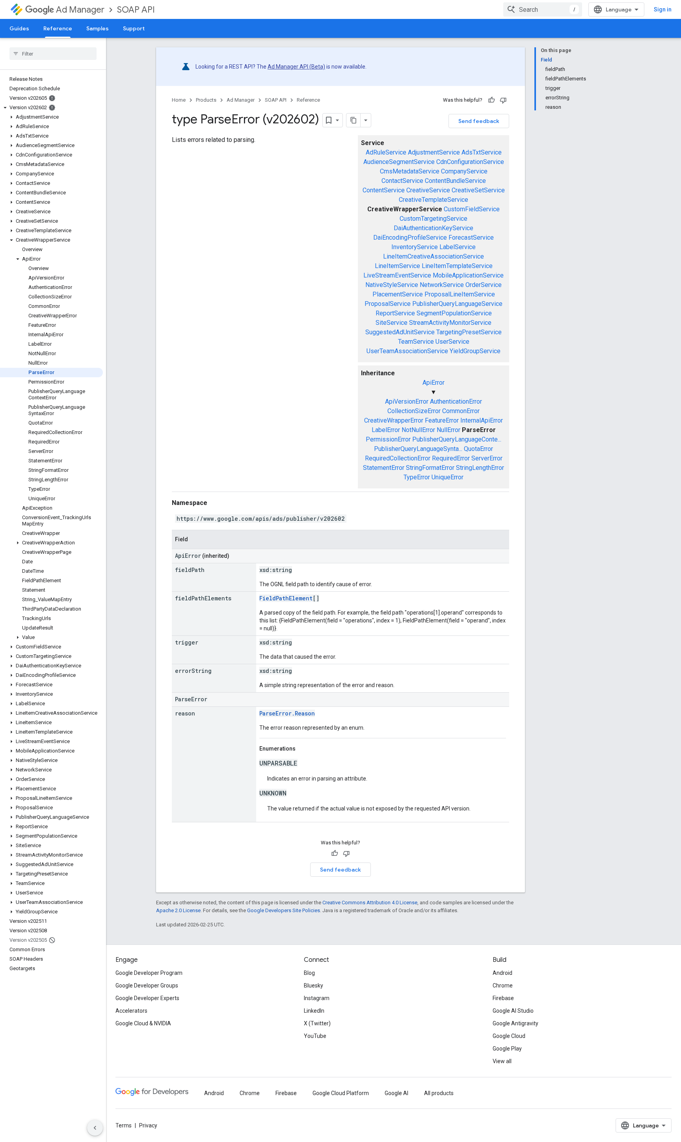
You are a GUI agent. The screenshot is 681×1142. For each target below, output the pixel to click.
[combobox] (542, 9)
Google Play (507, 1048)
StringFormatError (430, 467)
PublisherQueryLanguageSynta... (418, 449)
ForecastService (471, 237)
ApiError (433, 382)
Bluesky (313, 985)
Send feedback (478, 121)
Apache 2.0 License (178, 910)
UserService (452, 341)
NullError (448, 430)
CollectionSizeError (414, 411)
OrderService (483, 285)
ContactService (402, 180)
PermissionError (388, 439)
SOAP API (136, 9)
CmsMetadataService (409, 171)
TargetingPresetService (469, 332)
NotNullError (418, 430)
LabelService (457, 247)
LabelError (386, 430)
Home (179, 100)
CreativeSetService (478, 190)
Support (134, 28)
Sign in (663, 9)
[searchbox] (53, 53)
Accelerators (131, 1011)
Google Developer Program (148, 973)
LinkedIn (314, 1011)
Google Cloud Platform (341, 1093)
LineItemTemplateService (457, 266)
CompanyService (464, 171)
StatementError (383, 467)
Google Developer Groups (146, 985)
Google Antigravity (515, 1023)
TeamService (416, 341)
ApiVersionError (406, 401)
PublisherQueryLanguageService (457, 303)
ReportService (395, 313)
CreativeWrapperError (393, 420)
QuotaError (478, 449)
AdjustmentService (434, 152)
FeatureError (442, 420)
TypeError (417, 477)
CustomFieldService (472, 209)
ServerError (486, 458)
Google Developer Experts (147, 998)
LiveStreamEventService (397, 275)
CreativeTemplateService (433, 199)
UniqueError (447, 477)
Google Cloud (509, 1036)
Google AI (396, 1093)
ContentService (384, 190)
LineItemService (397, 266)
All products (439, 1093)
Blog (309, 973)
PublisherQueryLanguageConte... (456, 439)
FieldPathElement (286, 598)
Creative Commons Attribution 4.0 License (369, 902)
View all (502, 1061)
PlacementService (397, 294)
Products (206, 100)
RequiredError (451, 458)
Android (502, 973)
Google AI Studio (513, 1011)
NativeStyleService (391, 285)
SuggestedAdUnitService (400, 332)
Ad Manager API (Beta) (296, 66)
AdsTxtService (481, 152)
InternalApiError (481, 420)
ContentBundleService (455, 180)
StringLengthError (480, 467)
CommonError (461, 411)
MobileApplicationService (468, 275)
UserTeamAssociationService (407, 351)
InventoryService (414, 247)
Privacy (148, 1125)
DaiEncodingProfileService (410, 237)
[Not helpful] (503, 100)
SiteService (391, 322)
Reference (57, 28)
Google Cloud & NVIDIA (143, 1023)
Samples (97, 28)
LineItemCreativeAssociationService (433, 256)
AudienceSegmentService (399, 162)
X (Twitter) (317, 1023)
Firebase (503, 998)
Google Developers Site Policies (283, 910)
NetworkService (442, 285)
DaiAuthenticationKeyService (433, 228)
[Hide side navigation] (95, 1128)
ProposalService (388, 303)
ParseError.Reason (287, 713)
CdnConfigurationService (470, 162)
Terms (123, 1125)
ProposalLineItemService (459, 294)
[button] (51, 107)
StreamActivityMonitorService (450, 322)
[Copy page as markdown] (353, 120)
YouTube (315, 1036)
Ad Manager (80, 9)
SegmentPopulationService (454, 313)
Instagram (316, 998)
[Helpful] (491, 100)
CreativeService (428, 190)
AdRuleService (386, 152)
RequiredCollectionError (397, 458)
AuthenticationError (456, 401)
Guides (19, 28)
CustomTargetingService (433, 218)
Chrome (503, 985)
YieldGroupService (475, 351)
